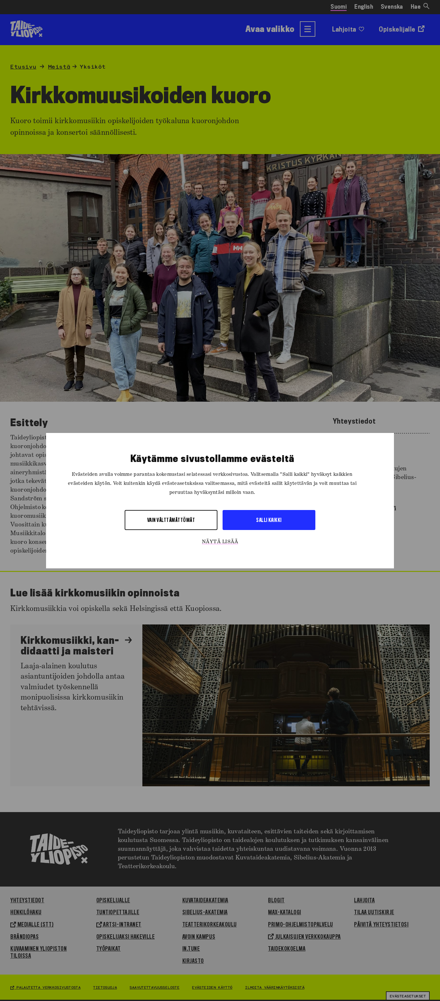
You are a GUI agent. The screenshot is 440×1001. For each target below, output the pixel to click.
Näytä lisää (220, 541)
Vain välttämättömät (171, 519)
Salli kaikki (269, 519)
